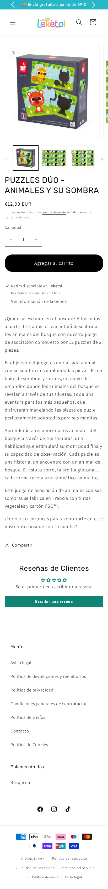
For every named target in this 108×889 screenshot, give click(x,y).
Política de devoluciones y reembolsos (48, 676)
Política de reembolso (69, 858)
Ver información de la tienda (39, 301)
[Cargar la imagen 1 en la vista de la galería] (25, 158)
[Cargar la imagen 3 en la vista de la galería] (82, 158)
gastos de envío (54, 212)
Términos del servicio (78, 868)
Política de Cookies (29, 744)
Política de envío (45, 877)
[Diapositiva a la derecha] (102, 159)
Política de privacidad (31, 690)
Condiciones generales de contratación (49, 703)
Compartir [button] (22, 545)
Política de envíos (27, 717)
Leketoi (40, 858)
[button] (13, 22)
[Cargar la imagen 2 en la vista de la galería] (54, 158)
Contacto (19, 731)
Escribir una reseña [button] (54, 601)
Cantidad (13, 227)
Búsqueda (20, 782)
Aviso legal (20, 663)
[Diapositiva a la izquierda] (6, 159)
